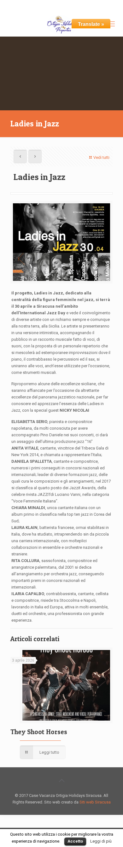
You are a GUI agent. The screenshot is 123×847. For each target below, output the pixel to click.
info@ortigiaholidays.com (85, 5)
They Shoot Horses (38, 732)
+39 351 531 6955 (34, 5)
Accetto (75, 841)
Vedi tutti (101, 157)
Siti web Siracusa (95, 802)
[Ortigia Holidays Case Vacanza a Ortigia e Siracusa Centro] (61, 24)
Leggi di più (101, 841)
